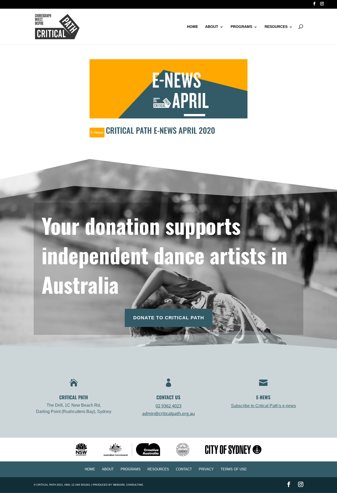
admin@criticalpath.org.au (168, 413)
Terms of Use (234, 469)
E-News (97, 132)
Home (192, 26)
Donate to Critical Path (168, 317)
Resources (276, 26)
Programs (241, 26)
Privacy (206, 469)
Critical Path (46, 484)
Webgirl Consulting (128, 484)
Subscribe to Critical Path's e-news (263, 406)
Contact (184, 469)
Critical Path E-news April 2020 (160, 130)
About (211, 26)
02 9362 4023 (168, 406)
